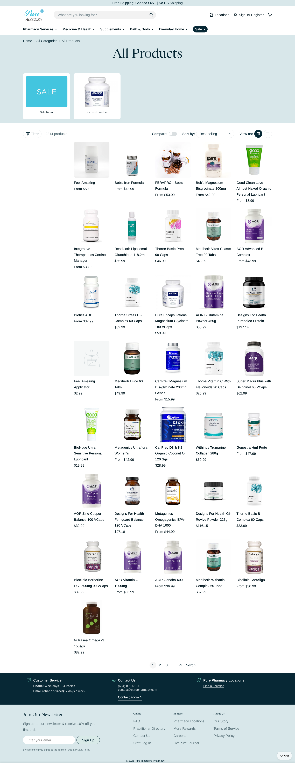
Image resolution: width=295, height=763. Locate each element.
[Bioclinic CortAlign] (254, 557)
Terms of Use (65, 749)
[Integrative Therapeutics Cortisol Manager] (91, 226)
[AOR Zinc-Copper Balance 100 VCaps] (91, 491)
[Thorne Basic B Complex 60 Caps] (254, 491)
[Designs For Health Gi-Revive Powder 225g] (213, 491)
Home (27, 41)
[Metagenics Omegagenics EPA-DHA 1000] (173, 491)
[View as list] (268, 134)
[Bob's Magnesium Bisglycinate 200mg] (213, 160)
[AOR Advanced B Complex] (254, 226)
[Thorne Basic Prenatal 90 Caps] (173, 226)
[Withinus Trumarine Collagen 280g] (213, 424)
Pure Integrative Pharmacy (149, 760)
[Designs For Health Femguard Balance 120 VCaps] (132, 491)
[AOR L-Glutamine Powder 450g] (213, 292)
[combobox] (105, 15)
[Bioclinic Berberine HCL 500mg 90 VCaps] (91, 557)
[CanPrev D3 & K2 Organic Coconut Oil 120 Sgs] (173, 424)
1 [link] (153, 665)
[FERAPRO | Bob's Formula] (173, 160)
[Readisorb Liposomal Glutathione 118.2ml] (132, 226)
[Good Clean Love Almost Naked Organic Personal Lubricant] (254, 160)
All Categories (46, 41)
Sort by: (188, 134)
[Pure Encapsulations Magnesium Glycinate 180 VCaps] (173, 292)
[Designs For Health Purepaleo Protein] (254, 292)
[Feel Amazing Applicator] (91, 358)
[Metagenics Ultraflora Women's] (132, 424)
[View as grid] (258, 134)
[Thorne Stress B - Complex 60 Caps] (132, 292)
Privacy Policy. (82, 749)
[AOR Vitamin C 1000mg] (132, 557)
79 (180, 665)
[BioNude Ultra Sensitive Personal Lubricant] (91, 424)
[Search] (151, 15)
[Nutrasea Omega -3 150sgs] (91, 617)
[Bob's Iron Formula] (132, 160)
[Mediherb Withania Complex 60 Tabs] (213, 557)
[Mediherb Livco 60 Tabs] (132, 358)
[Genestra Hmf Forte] (254, 424)
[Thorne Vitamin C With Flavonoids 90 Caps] (213, 358)
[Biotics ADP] (91, 292)
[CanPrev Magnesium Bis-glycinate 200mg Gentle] (173, 358)
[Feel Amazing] (91, 160)
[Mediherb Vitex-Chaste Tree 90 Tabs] (213, 226)
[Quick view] (104, 149)
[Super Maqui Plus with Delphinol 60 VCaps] (254, 358)
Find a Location (213, 686)
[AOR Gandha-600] (173, 557)
